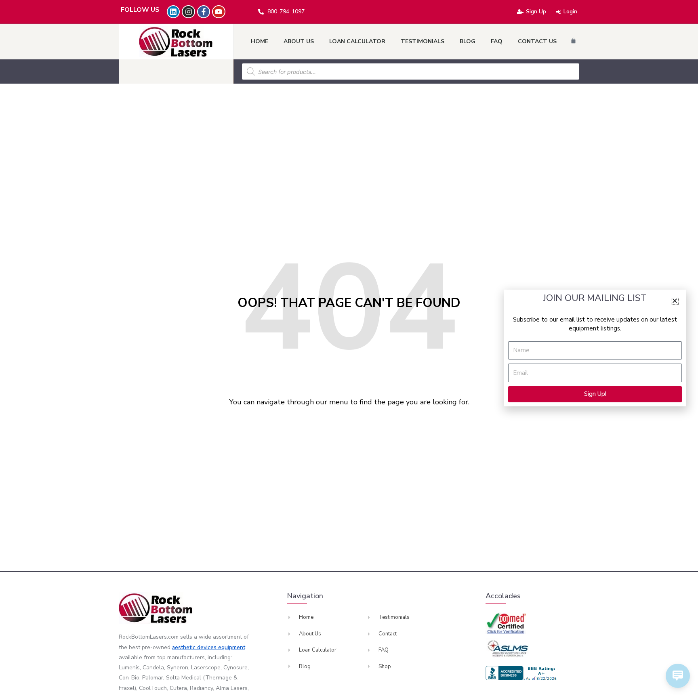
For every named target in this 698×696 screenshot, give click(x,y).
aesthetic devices (195, 647)
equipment (231, 647)
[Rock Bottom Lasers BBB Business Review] (522, 673)
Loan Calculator (357, 41)
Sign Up (536, 11)
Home (259, 41)
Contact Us (537, 41)
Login (570, 11)
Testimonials (422, 41)
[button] (675, 301)
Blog (467, 41)
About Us (299, 41)
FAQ (496, 41)
